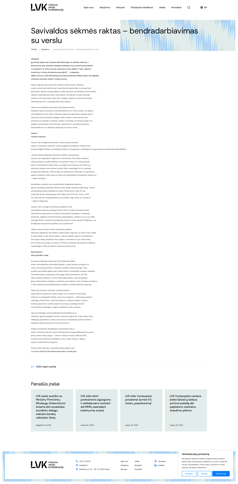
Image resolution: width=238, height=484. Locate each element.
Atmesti (204, 474)
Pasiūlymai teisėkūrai (142, 7)
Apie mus (88, 7)
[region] (205, 464)
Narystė (120, 7)
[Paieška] (189, 7)
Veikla (162, 7)
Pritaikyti (189, 474)
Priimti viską (221, 474)
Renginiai (138, 465)
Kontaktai (176, 7)
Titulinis (34, 49)
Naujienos (105, 7)
